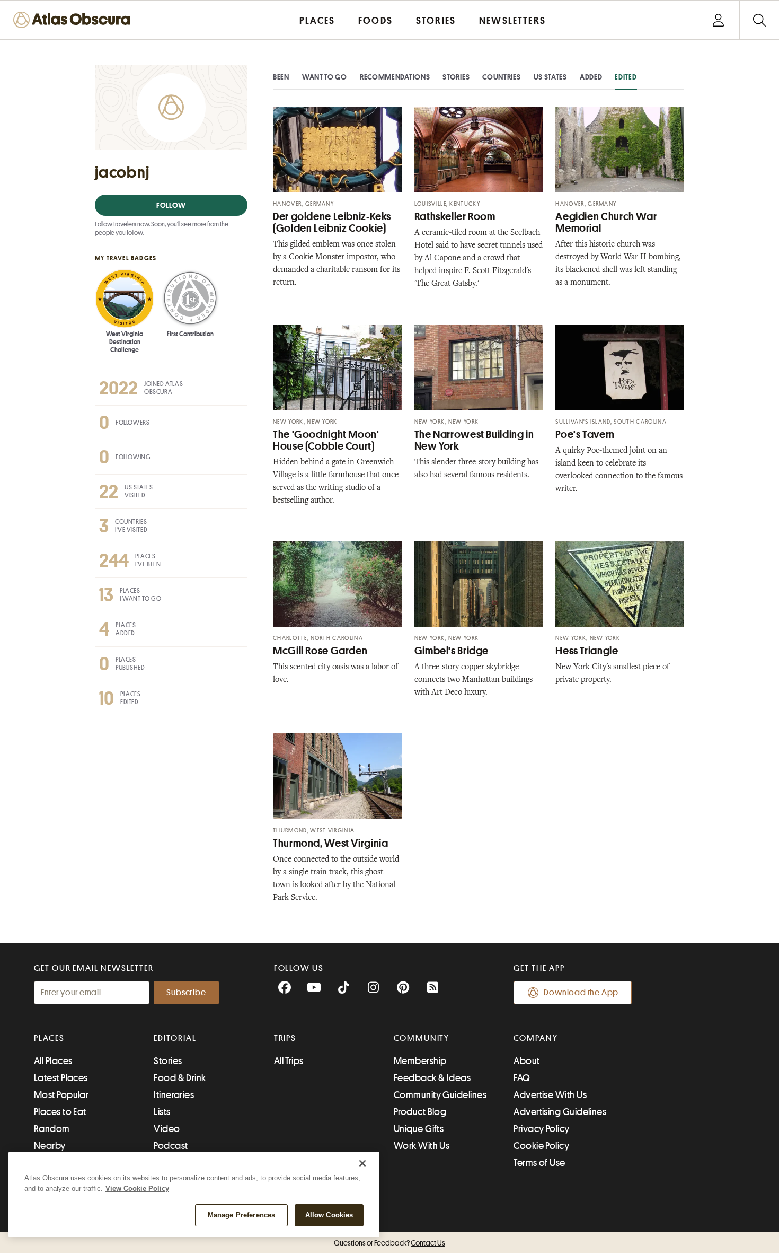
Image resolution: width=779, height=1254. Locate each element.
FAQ (522, 1078)
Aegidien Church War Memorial (606, 222)
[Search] (759, 20)
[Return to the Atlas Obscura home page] (74, 20)
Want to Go (324, 77)
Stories (456, 77)
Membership (420, 1061)
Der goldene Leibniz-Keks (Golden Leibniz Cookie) (332, 222)
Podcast (171, 1146)
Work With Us (421, 1146)
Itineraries (174, 1095)
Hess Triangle (586, 650)
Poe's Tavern (585, 434)
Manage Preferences (241, 1215)
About (526, 1061)
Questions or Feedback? (389, 1243)
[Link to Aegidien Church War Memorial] (619, 149)
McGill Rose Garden (320, 650)
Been (281, 77)
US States (550, 77)
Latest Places (61, 1078)
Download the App (581, 992)
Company (535, 1038)
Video (167, 1129)
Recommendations (395, 77)
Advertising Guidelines (560, 1112)
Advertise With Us (550, 1095)
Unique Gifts (419, 1129)
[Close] (362, 1163)
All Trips (289, 1061)
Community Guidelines (440, 1095)
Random (52, 1129)
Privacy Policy (541, 1129)
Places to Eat (60, 1112)
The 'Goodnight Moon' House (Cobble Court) (326, 440)
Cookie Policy (541, 1146)
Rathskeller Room (454, 216)
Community (421, 1038)
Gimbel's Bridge (451, 650)
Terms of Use (539, 1163)
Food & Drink (180, 1078)
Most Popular (61, 1095)
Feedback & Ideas (432, 1078)
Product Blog (420, 1112)
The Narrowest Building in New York (474, 440)
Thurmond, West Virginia (330, 843)
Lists (162, 1112)
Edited (625, 77)
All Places (53, 1061)
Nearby (50, 1146)
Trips (285, 1038)
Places (49, 1038)
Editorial (175, 1038)
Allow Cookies (329, 1215)
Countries (501, 77)
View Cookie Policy (137, 1188)
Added (591, 77)
